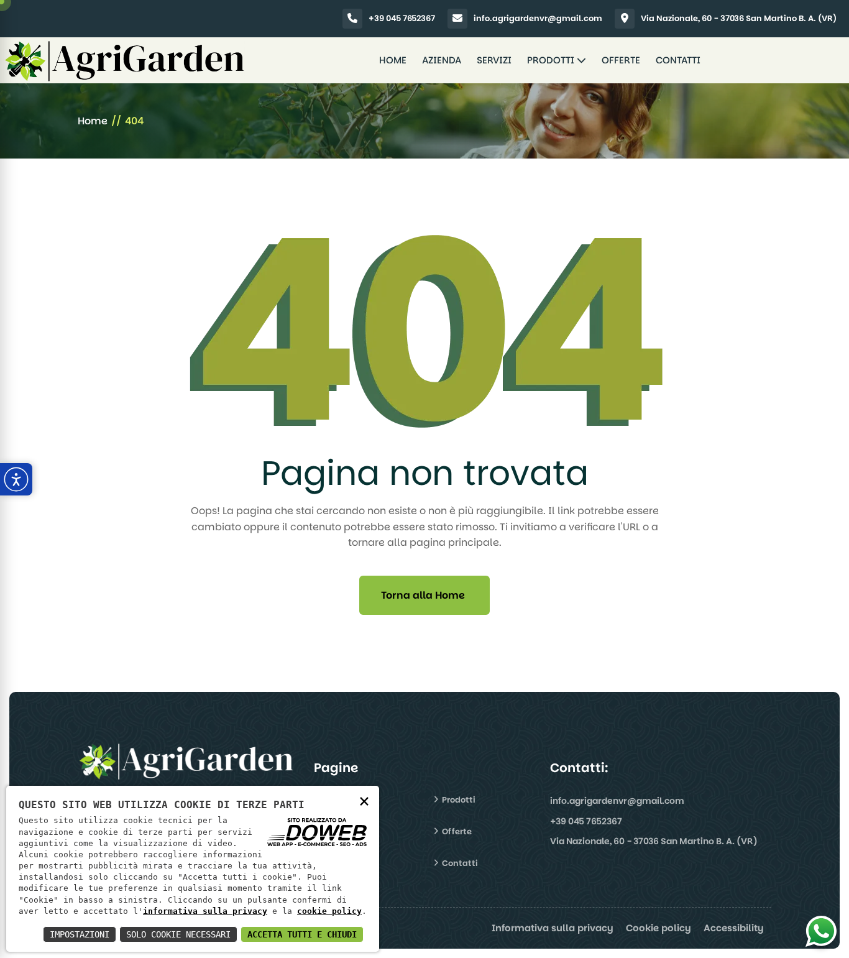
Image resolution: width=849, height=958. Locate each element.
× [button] (364, 800)
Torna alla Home (423, 595)
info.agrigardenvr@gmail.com (538, 18)
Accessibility (734, 927)
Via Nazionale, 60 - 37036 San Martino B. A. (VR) (739, 18)
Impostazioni (79, 934)
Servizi (494, 60)
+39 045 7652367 (402, 18)
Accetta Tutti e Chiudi (302, 934)
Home (392, 60)
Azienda (441, 60)
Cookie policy (658, 927)
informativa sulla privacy (205, 911)
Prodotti (552, 60)
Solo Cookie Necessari (178, 934)
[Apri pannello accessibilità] (16, 479)
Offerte (621, 60)
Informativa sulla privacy (552, 927)
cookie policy (329, 911)
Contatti (678, 60)
